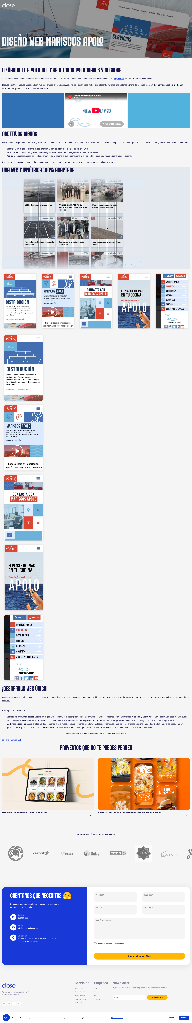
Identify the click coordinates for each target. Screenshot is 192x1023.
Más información (117, 1018)
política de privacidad (115, 944)
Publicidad (78, 1003)
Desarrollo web (80, 992)
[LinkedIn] (4, 1004)
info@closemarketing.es (28, 928)
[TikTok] (19, 1004)
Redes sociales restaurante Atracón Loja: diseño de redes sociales (129, 812)
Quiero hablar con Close (139, 956)
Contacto (97, 999)
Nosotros (97, 988)
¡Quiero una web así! (11, 740)
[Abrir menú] (187, 5)
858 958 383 (23, 918)
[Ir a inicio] (8, 5)
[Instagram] (9, 1004)
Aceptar (184, 1018)
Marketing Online (81, 999)
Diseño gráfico (80, 995)
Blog (95, 995)
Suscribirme (157, 997)
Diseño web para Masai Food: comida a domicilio (25, 812)
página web (118, 78)
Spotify (123, 724)
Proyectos (97, 992)
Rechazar (171, 1018)
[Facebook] (14, 1004)
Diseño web (79, 988)
